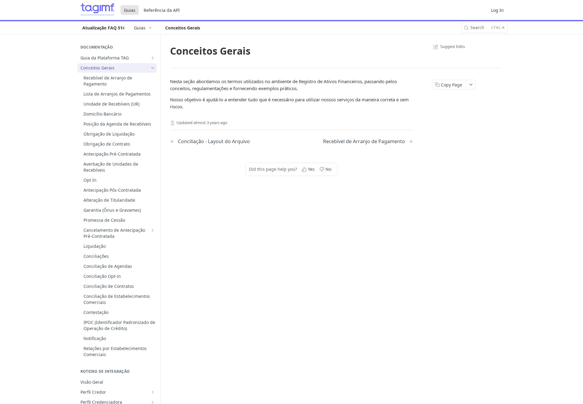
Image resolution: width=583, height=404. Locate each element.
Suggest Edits (452, 46)
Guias (129, 10)
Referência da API (162, 10)
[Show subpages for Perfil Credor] (152, 392)
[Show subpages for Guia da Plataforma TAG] (152, 58)
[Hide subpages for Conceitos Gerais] (152, 68)
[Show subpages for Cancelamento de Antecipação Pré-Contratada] (152, 230)
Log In (497, 10)
